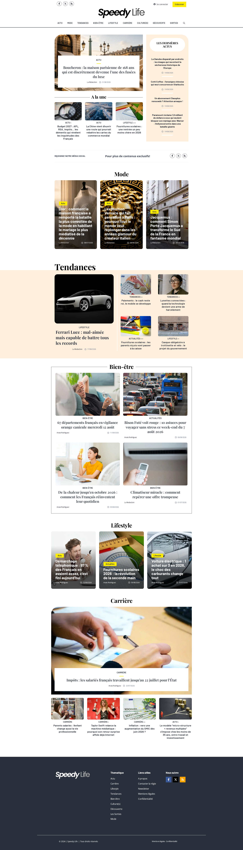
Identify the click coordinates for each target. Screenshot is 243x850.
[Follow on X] (65, 3)
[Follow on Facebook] (59, 3)
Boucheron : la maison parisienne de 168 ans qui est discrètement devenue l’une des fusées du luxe (98, 72)
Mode (70, 23)
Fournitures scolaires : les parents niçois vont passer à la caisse (136, 345)
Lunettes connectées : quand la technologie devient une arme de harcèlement (173, 305)
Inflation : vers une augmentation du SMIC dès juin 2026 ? (140, 728)
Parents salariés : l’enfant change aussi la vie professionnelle (67, 728)
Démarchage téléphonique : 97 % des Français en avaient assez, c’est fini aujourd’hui (71, 569)
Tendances (83, 23)
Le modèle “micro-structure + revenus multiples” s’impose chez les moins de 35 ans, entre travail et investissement (175, 731)
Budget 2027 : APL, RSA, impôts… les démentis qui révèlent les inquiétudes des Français (68, 132)
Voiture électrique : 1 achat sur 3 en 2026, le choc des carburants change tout (168, 569)
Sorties (174, 23)
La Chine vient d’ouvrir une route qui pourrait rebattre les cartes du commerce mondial (98, 131)
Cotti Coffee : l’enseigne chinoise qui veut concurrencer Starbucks (167, 83)
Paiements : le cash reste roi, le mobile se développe (136, 302)
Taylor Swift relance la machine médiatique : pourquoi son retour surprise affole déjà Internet (103, 730)
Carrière (127, 23)
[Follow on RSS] (71, 3)
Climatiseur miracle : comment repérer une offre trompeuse (155, 494)
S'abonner (179, 4)
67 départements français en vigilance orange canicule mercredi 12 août (87, 424)
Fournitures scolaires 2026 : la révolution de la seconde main (121, 573)
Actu (60, 23)
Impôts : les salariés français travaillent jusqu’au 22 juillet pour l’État (122, 680)
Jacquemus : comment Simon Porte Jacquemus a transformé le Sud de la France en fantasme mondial (166, 227)
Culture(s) (142, 23)
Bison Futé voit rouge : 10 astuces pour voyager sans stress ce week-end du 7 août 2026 (155, 427)
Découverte (159, 23)
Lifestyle (113, 23)
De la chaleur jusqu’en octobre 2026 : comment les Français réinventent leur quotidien (87, 497)
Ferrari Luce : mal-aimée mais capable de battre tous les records (82, 337)
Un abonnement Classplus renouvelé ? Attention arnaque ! (167, 99)
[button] (184, 23)
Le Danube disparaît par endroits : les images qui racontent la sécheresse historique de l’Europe (167, 63)
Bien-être (98, 23)
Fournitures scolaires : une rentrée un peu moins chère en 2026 (129, 129)
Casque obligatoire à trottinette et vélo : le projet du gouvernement (173, 345)
